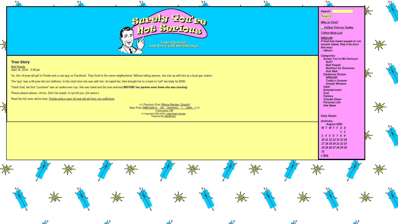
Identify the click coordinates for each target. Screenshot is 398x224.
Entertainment (332, 89)
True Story (20, 62)
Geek (326, 86)
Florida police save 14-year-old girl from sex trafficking (81, 98)
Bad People (333, 65)
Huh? (329, 61)
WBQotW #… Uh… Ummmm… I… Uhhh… (169, 107)
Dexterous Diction (334, 74)
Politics (328, 96)
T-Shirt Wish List (331, 32)
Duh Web (331, 71)
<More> (328, 50)
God (326, 93)
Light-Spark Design (176, 113)
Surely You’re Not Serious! (340, 58)
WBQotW (331, 77)
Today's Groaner (336, 80)
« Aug (324, 155)
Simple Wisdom (336, 83)
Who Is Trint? (329, 22)
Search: (326, 11)
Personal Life (331, 102)
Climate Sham (332, 99)
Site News (329, 105)
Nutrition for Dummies (340, 68)
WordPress (170, 116)
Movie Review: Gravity (175, 104)
